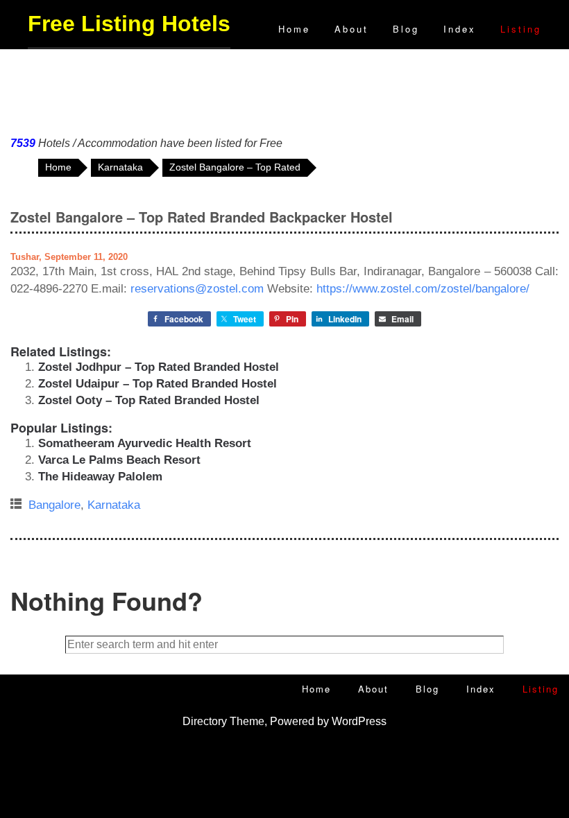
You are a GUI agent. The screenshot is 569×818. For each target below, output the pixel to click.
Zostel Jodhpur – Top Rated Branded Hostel (158, 367)
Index (459, 28)
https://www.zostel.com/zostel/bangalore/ (422, 288)
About (351, 28)
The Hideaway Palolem (100, 476)
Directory (204, 721)
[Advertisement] (284, 89)
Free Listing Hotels (129, 23)
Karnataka (113, 505)
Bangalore (54, 505)
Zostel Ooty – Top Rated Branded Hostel (149, 400)
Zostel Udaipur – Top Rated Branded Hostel (157, 383)
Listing (520, 28)
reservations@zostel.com (197, 288)
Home (294, 28)
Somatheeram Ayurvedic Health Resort (144, 443)
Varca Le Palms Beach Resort (119, 460)
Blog (406, 28)
